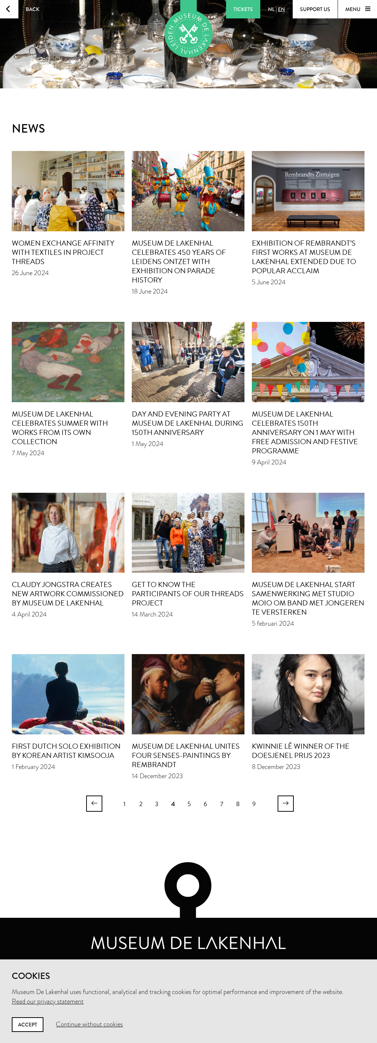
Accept (27, 1024)
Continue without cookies (89, 1024)
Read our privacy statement (48, 1001)
